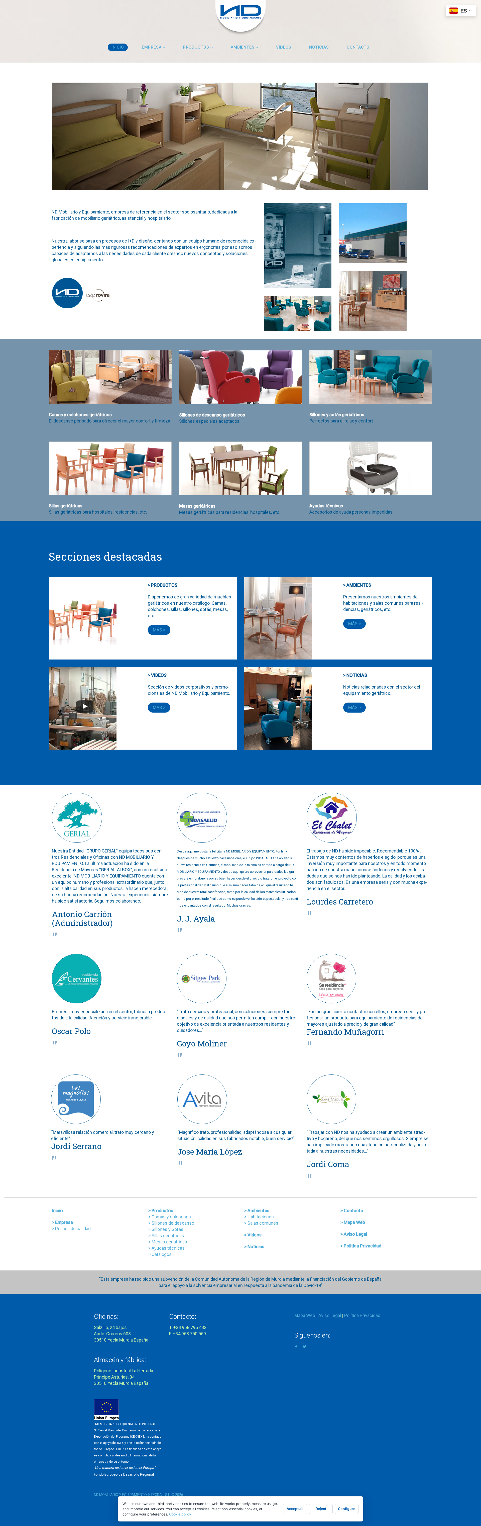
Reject (321, 1508)
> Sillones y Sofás (165, 1229)
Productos (196, 47)
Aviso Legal (329, 1315)
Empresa (152, 47)
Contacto (358, 47)
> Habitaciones (259, 1216)
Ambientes (243, 47)
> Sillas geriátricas (166, 1235)
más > (159, 629)
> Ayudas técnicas (166, 1248)
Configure (346, 1508)
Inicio (117, 47)
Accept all (295, 1508)
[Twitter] (304, 1346)
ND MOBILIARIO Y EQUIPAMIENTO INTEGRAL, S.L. (132, 1495)
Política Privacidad (362, 1315)
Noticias (319, 47)
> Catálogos (160, 1254)
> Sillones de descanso (171, 1223)
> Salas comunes (261, 1223)
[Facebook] (296, 1346)
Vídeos (283, 47)
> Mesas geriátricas (167, 1241)
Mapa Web (304, 1315)
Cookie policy (180, 1514)
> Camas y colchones (169, 1216)
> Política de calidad (71, 1228)
